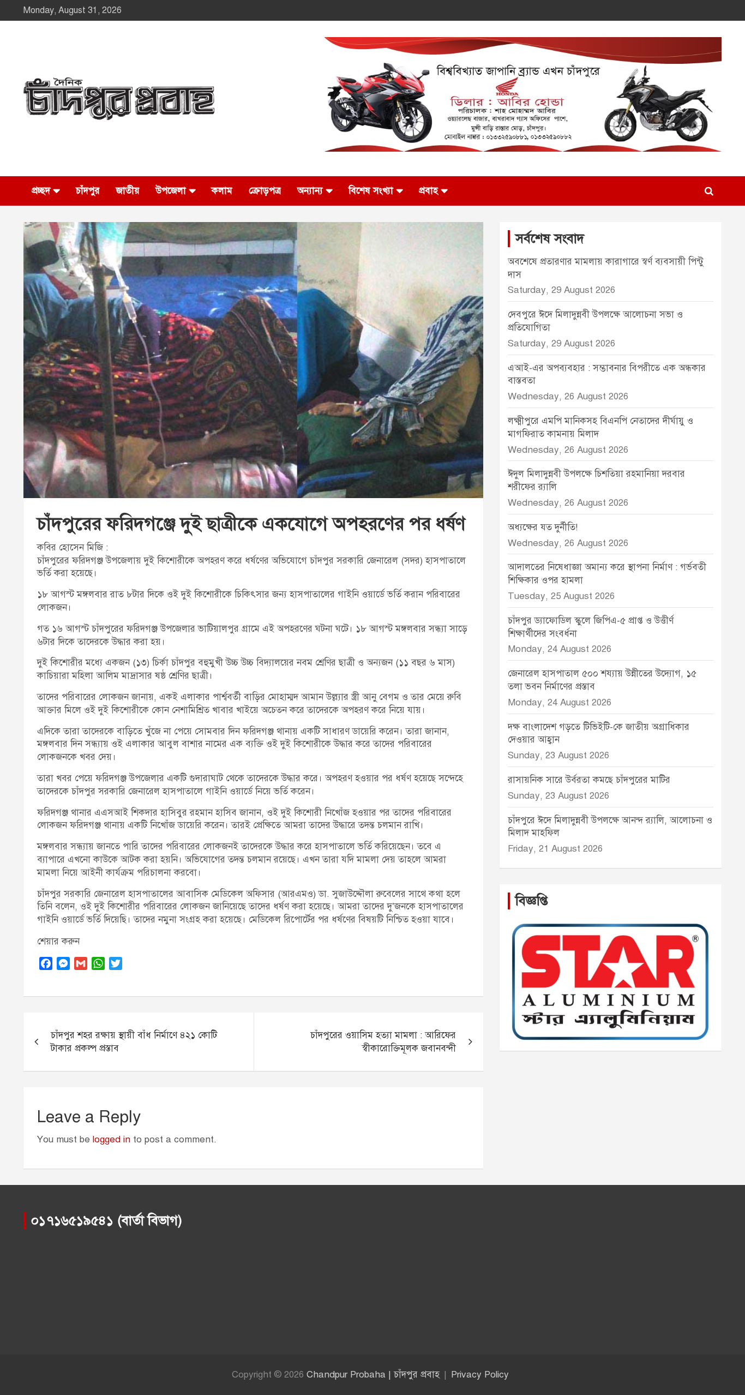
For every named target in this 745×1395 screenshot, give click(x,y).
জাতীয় (128, 190)
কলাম (222, 190)
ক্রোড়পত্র (265, 190)
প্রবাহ (428, 190)
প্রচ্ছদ (41, 190)
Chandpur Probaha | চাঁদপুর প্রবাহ (373, 1374)
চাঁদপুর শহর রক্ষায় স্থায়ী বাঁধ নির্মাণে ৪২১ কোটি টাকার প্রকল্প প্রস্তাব (134, 1041)
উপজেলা (171, 190)
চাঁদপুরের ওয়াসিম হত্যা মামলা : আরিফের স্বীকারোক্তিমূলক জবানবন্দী (383, 1041)
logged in (111, 1139)
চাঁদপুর (88, 190)
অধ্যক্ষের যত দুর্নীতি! (543, 527)
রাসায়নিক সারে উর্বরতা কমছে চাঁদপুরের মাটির (590, 780)
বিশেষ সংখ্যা (371, 190)
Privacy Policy (480, 1374)
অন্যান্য (310, 190)
